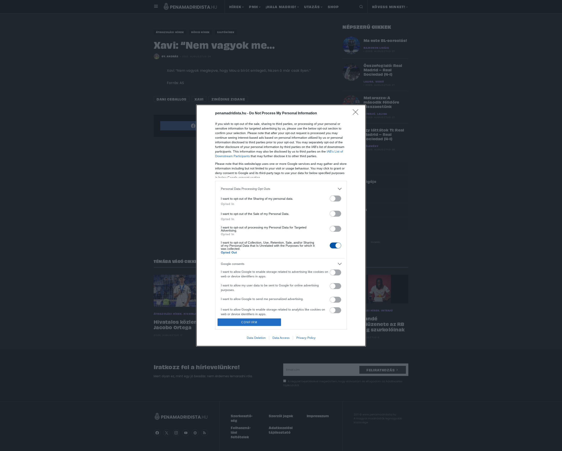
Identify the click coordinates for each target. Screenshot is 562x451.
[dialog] (281, 225)
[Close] (357, 113)
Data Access (281, 338)
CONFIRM (249, 322)
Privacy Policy (305, 338)
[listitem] (281, 189)
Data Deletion (256, 338)
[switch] (335, 198)
